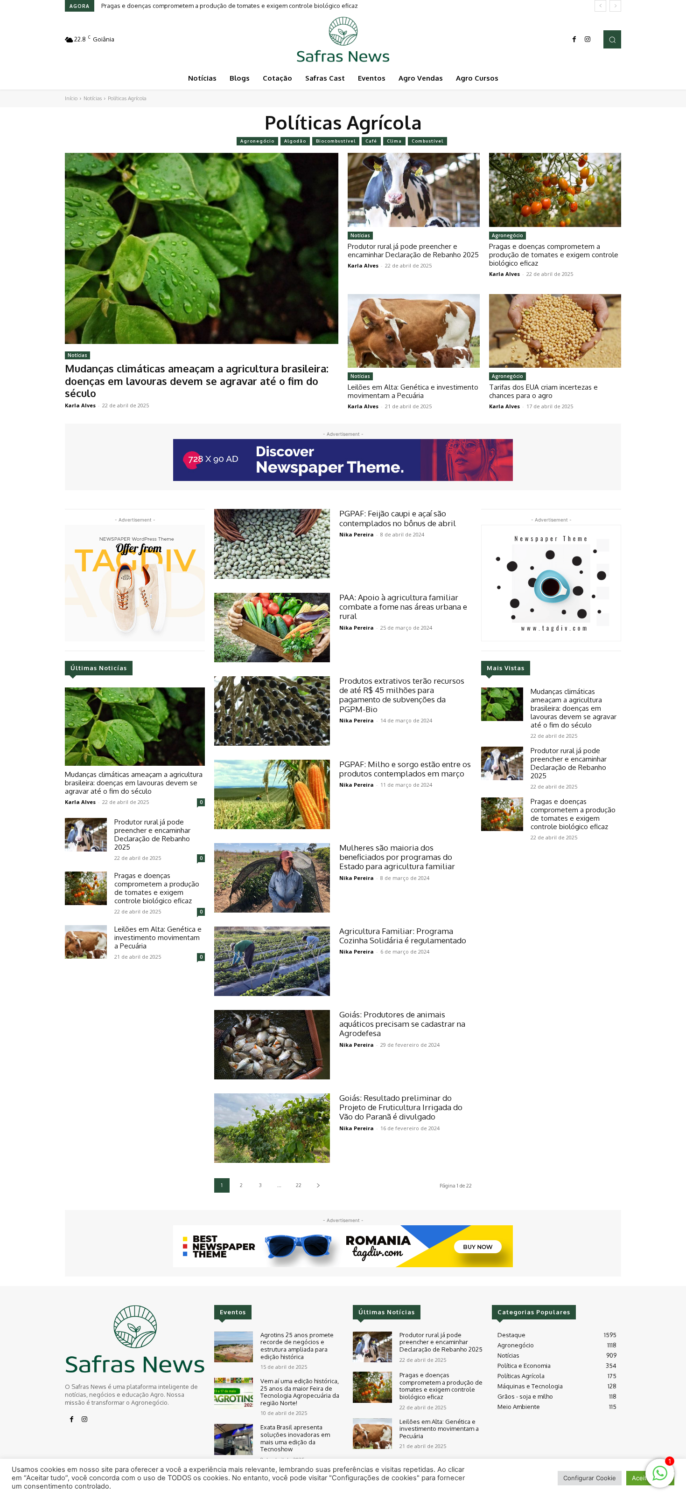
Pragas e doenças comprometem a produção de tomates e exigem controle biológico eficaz (553, 255)
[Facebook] (574, 39)
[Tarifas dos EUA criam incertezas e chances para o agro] (555, 331)
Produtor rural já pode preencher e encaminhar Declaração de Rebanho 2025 (413, 250)
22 (298, 1185)
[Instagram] (587, 39)
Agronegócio (257, 141)
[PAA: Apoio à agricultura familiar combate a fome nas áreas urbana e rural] (272, 627)
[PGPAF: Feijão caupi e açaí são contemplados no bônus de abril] (272, 543)
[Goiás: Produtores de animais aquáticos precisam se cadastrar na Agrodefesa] (272, 1044)
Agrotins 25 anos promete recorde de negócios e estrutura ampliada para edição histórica (297, 1345)
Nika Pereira (356, 534)
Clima (394, 141)
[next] (615, 6)
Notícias (93, 98)
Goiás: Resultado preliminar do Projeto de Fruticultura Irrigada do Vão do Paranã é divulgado (400, 1107)
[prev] (600, 6)
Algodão (295, 141)
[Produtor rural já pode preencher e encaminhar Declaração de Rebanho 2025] (414, 190)
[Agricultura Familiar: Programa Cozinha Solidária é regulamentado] (272, 961)
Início (71, 98)
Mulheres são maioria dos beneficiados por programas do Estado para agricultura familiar (397, 857)
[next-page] (318, 1185)
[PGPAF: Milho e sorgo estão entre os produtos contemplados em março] (272, 794)
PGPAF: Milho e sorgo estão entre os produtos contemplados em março (405, 768)
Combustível (427, 141)
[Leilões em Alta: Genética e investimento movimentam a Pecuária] (414, 331)
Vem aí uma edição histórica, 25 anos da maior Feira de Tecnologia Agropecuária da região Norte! (299, 1392)
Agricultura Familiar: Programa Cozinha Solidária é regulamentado (402, 935)
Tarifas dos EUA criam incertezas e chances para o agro (543, 391)
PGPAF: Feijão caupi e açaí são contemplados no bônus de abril (397, 518)
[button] (612, 39)
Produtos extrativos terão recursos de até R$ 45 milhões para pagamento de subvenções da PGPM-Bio (401, 695)
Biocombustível (336, 141)
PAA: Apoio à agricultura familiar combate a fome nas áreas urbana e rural (403, 606)
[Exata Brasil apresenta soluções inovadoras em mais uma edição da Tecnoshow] (233, 1439)
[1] (659, 1478)
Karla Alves (80, 405)
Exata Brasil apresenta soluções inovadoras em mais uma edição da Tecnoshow (295, 1438)
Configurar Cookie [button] (589, 1478)
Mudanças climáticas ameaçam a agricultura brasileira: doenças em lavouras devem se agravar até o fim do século (197, 380)
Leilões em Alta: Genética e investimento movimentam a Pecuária (192, 5)
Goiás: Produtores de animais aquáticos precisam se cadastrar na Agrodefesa (402, 1023)
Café (371, 141)
